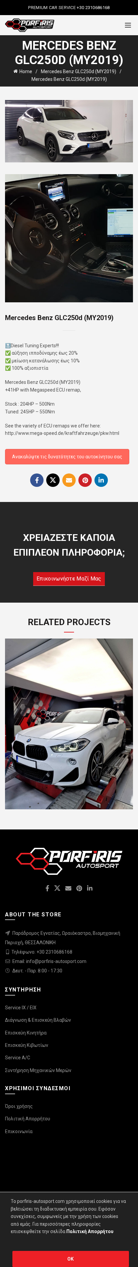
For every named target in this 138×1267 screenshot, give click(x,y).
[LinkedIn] (101, 480)
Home (25, 71)
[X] (53, 480)
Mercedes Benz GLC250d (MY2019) (78, 71)
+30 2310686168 (93, 7)
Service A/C (17, 1057)
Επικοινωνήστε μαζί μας (69, 578)
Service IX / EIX (21, 1007)
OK (70, 1259)
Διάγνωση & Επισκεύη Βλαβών (38, 1020)
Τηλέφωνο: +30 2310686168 (41, 952)
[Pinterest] (85, 480)
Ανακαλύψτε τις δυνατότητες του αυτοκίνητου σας (67, 456)
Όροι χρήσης (19, 1106)
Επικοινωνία (18, 1131)
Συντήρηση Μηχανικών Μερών (38, 1070)
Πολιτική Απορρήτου (27, 1118)
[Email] (69, 480)
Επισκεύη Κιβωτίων (26, 1045)
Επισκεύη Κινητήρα (26, 1032)
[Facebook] (37, 480)
